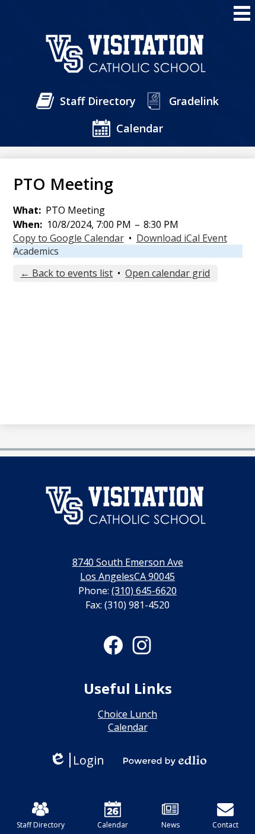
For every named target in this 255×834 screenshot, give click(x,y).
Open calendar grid (167, 273)
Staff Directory (41, 825)
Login (76, 760)
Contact (225, 825)
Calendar (112, 825)
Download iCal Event (181, 238)
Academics (36, 251)
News (170, 825)
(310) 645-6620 (144, 590)
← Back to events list (66, 273)
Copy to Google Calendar (68, 238)
